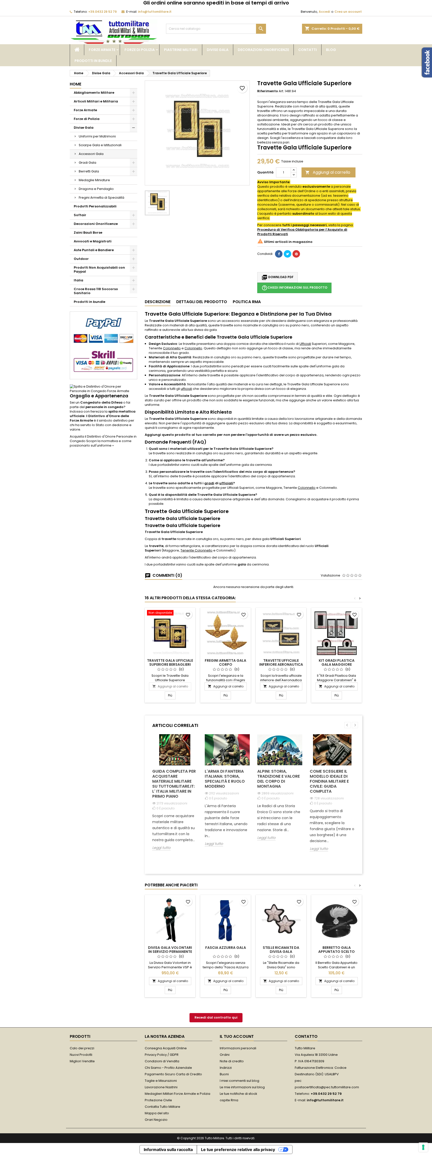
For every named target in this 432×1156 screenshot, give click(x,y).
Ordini (225, 1054)
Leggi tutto (161, 847)
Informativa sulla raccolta (168, 1149)
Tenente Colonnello (196, 550)
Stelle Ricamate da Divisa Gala (281, 949)
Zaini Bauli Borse (88, 232)
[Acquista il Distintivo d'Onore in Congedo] (103, 388)
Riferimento (267, 91)
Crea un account (348, 11)
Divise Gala (217, 49)
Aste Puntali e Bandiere (94, 250)
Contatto (306, 1036)
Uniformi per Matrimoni (97, 136)
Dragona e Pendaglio (96, 188)
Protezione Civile (158, 1100)
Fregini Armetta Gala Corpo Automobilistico (225, 664)
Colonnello (172, 348)
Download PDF (278, 277)
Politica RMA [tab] (247, 302)
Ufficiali (305, 343)
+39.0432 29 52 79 (102, 11)
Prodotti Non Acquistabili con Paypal (99, 269)
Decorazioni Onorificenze (263, 49)
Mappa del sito (157, 1113)
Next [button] (355, 725)
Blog (331, 49)
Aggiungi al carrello (327, 172)
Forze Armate (102, 49)
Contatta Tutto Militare (162, 1106)
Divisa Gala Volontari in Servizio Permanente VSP (170, 951)
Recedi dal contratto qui (216, 1017)
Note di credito (232, 1061)
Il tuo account (237, 1036)
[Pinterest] (296, 254)
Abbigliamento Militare (94, 92)
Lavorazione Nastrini (161, 1087)
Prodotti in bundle (93, 60)
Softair (80, 215)
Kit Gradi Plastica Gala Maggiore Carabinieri (336, 664)
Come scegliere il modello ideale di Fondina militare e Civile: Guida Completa (329, 781)
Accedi (324, 11)
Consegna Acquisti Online (166, 1048)
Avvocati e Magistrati (93, 241)
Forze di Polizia (139, 49)
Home (75, 84)
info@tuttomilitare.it (155, 11)
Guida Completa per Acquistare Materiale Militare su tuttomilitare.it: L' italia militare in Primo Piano (174, 783)
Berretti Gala (89, 171)
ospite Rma (229, 1100)
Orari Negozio (156, 1119)
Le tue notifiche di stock (238, 1093)
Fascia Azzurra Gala (225, 947)
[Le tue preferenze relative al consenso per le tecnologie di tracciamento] (423, 1147)
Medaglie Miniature (94, 180)
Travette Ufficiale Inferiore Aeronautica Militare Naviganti (281, 664)
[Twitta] (287, 254)
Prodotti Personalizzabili (95, 206)
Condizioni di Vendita (162, 1061)
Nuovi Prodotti (81, 1054)
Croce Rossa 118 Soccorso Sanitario (96, 291)
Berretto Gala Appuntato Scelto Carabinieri (336, 951)
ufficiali (186, 388)
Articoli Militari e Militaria (96, 101)
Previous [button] (347, 725)
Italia (78, 280)
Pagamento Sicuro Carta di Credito (173, 1074)
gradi (209, 483)
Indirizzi (226, 1067)
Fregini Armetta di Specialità (101, 197)
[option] (174, 796)
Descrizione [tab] (157, 302)
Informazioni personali (238, 1048)
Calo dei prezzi (82, 1048)
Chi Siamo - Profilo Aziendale (168, 1067)
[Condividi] (278, 254)
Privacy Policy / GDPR (161, 1054)
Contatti (307, 49)
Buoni (224, 1074)
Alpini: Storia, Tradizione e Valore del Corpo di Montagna (278, 778)
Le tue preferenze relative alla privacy (238, 1149)
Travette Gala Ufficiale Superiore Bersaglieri (170, 662)
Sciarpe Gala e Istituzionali (100, 145)
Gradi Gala (87, 162)
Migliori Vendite (82, 1061)
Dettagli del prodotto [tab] (201, 302)
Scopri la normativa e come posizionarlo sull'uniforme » (101, 443)
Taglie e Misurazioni (161, 1080)
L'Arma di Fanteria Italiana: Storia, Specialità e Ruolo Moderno (225, 778)
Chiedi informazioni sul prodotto (294, 288)
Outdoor (81, 258)
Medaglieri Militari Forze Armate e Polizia (177, 1093)
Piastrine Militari (181, 49)
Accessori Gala (91, 153)
